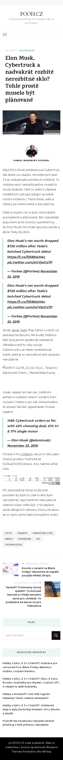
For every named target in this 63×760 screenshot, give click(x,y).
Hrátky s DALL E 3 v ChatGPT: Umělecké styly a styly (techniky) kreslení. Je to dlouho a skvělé (31, 709)
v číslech (26, 454)
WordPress (44, 751)
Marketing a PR (43, 533)
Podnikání (24, 539)
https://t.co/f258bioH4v (26, 257)
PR (38, 539)
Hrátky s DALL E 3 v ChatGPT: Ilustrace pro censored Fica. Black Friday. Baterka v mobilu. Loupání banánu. (30, 667)
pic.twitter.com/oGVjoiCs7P (29, 262)
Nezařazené (27, 51)
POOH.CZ (31, 13)
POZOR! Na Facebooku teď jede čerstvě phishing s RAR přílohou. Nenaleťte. (28, 723)
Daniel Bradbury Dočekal (32, 160)
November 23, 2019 (22, 445)
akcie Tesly (19, 330)
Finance (22, 533)
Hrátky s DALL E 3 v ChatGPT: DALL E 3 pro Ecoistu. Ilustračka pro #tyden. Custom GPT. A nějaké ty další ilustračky (31, 682)
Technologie (13, 545)
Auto (8, 533)
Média (9, 539)
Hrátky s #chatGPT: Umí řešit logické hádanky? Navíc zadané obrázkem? (26, 696)
